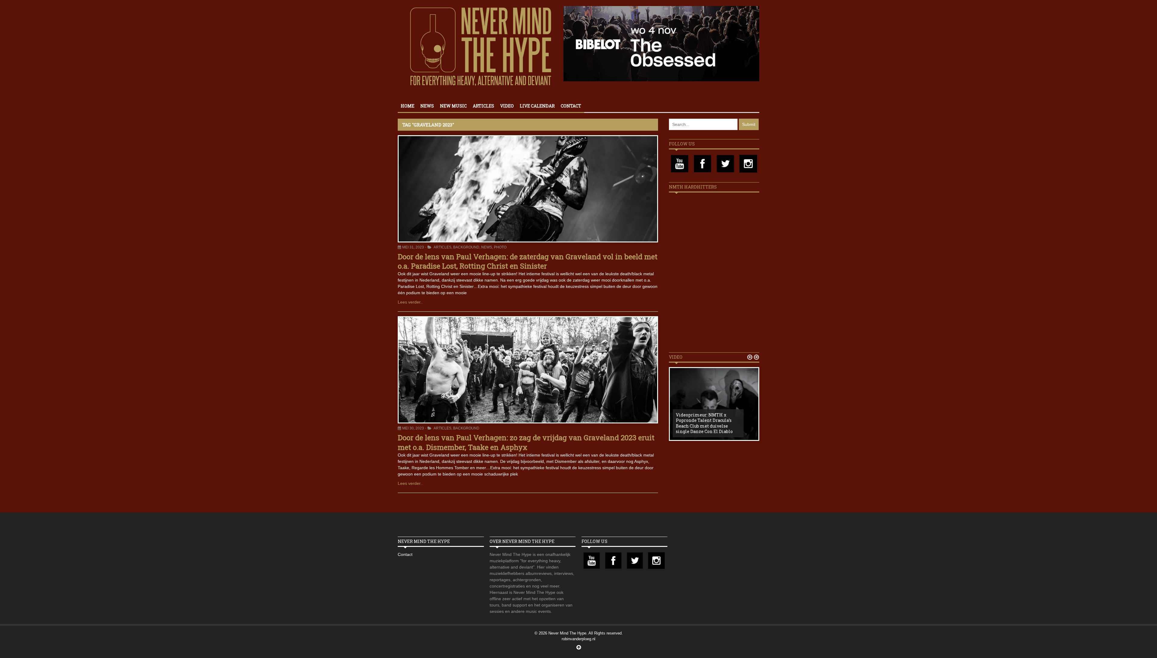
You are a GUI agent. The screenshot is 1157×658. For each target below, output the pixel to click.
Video (507, 106)
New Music (453, 106)
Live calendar (537, 106)
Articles (483, 106)
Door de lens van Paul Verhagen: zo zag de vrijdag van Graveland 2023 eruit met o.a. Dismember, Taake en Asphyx (526, 442)
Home (407, 106)
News (427, 106)
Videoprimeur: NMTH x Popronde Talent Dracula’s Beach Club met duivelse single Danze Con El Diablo (704, 423)
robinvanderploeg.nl (578, 639)
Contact (571, 106)
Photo (500, 247)
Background (466, 247)
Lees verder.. (410, 302)
